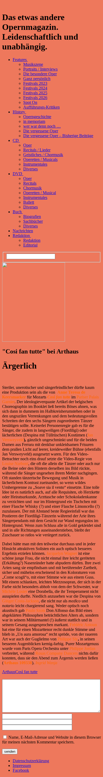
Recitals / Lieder (36, 150)
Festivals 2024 (35, 88)
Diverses (30, 169)
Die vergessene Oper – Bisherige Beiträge (58, 135)
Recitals (29, 183)
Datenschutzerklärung (31, 761)
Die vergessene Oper (40, 131)
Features (20, 59)
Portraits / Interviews (40, 69)
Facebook (21, 770)
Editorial (30, 245)
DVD (18, 173)
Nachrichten (23, 231)
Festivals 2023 (35, 83)
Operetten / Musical (39, 192)
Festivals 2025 (35, 93)
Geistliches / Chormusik (43, 154)
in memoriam (34, 121)
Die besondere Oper (40, 74)
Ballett (28, 202)
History (19, 112)
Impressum (22, 765)
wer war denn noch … (42, 126)
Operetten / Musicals (40, 159)
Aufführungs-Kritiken (41, 107)
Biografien (32, 216)
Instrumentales (35, 164)
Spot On (30, 102)
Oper (27, 145)
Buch (18, 212)
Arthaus (8, 671)
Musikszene (33, 64)
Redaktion (22, 235)
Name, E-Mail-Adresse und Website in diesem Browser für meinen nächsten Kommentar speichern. (51, 739)
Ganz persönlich (36, 78)
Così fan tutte (26, 671)
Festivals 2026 (35, 97)
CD (16, 140)
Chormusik (32, 188)
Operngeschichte (37, 116)
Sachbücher (33, 221)
